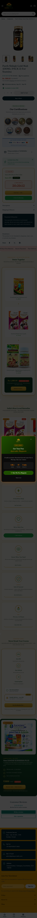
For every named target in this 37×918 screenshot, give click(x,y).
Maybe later (18, 477)
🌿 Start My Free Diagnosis (18, 473)
